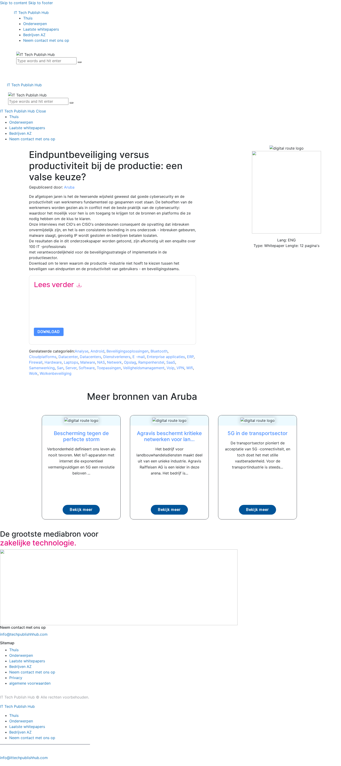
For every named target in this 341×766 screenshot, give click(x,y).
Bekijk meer (81, 509)
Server (71, 367)
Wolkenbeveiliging (55, 373)
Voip (170, 367)
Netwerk (114, 362)
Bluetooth (159, 351)
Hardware (53, 362)
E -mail (138, 356)
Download (49, 332)
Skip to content (13, 2)
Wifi (189, 367)
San (60, 367)
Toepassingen (109, 367)
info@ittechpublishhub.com (24, 757)
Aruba (69, 187)
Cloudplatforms (42, 356)
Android (97, 351)
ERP (190, 356)
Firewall (35, 362)
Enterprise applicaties (166, 356)
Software (87, 367)
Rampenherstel (151, 362)
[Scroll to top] (2, 763)
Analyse (81, 351)
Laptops (71, 362)
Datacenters (90, 356)
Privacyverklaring (79, 317)
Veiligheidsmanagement (143, 367)
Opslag (130, 362)
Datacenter (68, 356)
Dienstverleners (116, 356)
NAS (101, 362)
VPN (180, 367)
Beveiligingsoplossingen (127, 351)
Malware (87, 362)
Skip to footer (40, 2)
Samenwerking (42, 367)
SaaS (170, 362)
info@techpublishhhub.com (24, 634)
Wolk (33, 373)
